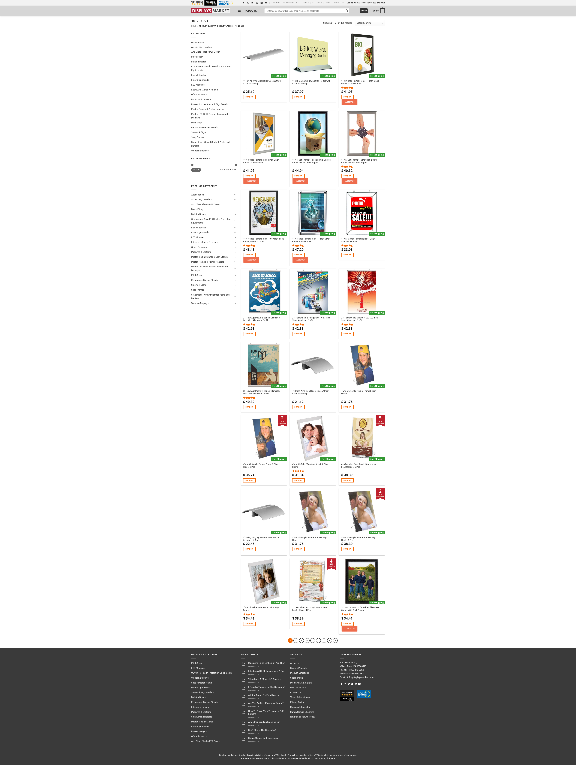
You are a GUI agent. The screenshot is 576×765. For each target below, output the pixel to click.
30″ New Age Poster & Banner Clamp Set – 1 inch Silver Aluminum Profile (263, 392)
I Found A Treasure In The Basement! (266, 687)
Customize (349, 102)
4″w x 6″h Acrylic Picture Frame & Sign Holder (358, 392)
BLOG (328, 3)
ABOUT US (275, 3)
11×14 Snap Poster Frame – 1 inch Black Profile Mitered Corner (360, 82)
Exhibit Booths (198, 75)
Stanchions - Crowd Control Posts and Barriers (210, 144)
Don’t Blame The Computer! (262, 730)
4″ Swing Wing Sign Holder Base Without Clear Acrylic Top (310, 392)
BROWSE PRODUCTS (291, 3)
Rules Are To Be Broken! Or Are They (266, 663)
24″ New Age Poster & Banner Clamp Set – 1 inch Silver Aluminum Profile (263, 319)
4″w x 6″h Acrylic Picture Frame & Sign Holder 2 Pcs (260, 465)
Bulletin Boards (198, 61)
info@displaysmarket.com (360, 677)
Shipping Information (300, 707)
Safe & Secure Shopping (302, 712)
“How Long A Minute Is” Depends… (265, 679)
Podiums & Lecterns (201, 99)
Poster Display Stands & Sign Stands (209, 104)
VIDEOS (306, 3)
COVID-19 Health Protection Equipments (211, 673)
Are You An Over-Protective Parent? (266, 703)
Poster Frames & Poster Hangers (207, 109)
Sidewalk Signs (198, 132)
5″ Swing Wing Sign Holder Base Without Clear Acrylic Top (261, 538)
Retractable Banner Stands (204, 127)
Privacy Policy (297, 702)
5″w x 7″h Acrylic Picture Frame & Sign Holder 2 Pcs (358, 538)
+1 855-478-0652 (361, 3)
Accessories (197, 42)
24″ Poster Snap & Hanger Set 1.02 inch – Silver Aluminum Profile (360, 319)
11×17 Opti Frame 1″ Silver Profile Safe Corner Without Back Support (359, 161)
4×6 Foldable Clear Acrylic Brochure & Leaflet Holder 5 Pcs (358, 465)
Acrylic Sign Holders (201, 47)
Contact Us (296, 692)
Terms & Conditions (300, 697)
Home (193, 26)
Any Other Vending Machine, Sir (264, 722)
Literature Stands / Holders (204, 89)
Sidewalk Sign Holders (202, 692)
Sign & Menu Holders (201, 716)
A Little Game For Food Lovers (263, 695)
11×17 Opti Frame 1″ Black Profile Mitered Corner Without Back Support (311, 161)
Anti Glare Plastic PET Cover (205, 51)
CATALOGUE (317, 3)
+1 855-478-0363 (377, 3)
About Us (295, 663)
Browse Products (298, 668)
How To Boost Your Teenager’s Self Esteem (266, 712)
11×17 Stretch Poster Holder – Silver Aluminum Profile (358, 240)
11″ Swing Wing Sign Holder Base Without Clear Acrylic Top (262, 82)
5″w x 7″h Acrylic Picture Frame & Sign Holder (309, 538)
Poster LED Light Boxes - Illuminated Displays (209, 116)
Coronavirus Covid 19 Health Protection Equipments (211, 68)
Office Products (199, 94)
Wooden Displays (200, 150)
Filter (196, 170)
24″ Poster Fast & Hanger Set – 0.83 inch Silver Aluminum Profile (311, 319)
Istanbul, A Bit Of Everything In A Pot (266, 671)
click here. (330, 758)
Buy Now (249, 97)
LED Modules (198, 84)
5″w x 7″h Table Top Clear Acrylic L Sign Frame (261, 608)
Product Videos (298, 687)
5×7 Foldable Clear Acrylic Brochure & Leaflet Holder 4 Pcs (309, 608)
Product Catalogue (299, 673)
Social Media (296, 677)
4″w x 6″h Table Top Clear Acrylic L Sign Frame (310, 465)
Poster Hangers (199, 731)
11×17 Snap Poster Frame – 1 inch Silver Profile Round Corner (311, 240)
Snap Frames (197, 137)
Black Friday (197, 56)
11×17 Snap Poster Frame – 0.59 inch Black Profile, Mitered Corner (263, 240)
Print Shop (196, 122)
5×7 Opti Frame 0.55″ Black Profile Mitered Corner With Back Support (360, 608)
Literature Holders (200, 707)
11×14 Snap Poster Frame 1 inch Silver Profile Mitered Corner (261, 161)
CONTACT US (338, 3)
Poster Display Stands (202, 721)
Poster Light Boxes (200, 687)
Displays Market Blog (301, 682)
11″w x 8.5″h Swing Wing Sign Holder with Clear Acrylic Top (311, 82)
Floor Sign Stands (200, 80)
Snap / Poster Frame (201, 682)
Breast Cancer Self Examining (263, 738)
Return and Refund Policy (302, 716)
